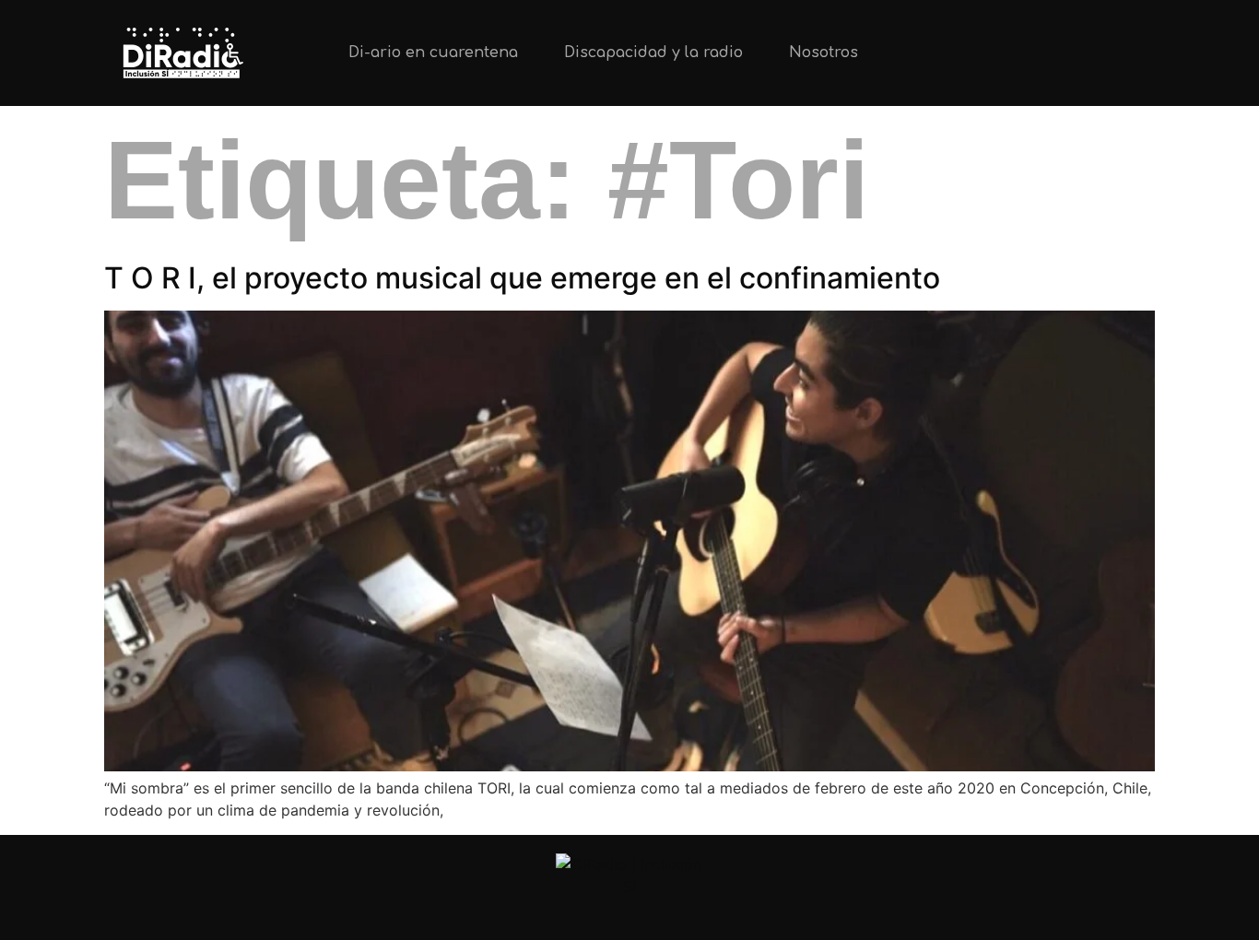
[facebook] (676, 914)
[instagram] (629, 914)
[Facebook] (1129, 53)
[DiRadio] (629, 876)
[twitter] (583, 914)
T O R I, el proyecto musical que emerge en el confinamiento (522, 278)
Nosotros (823, 52)
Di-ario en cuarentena (433, 52)
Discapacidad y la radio (653, 52)
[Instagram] (1068, 53)
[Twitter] (1006, 53)
